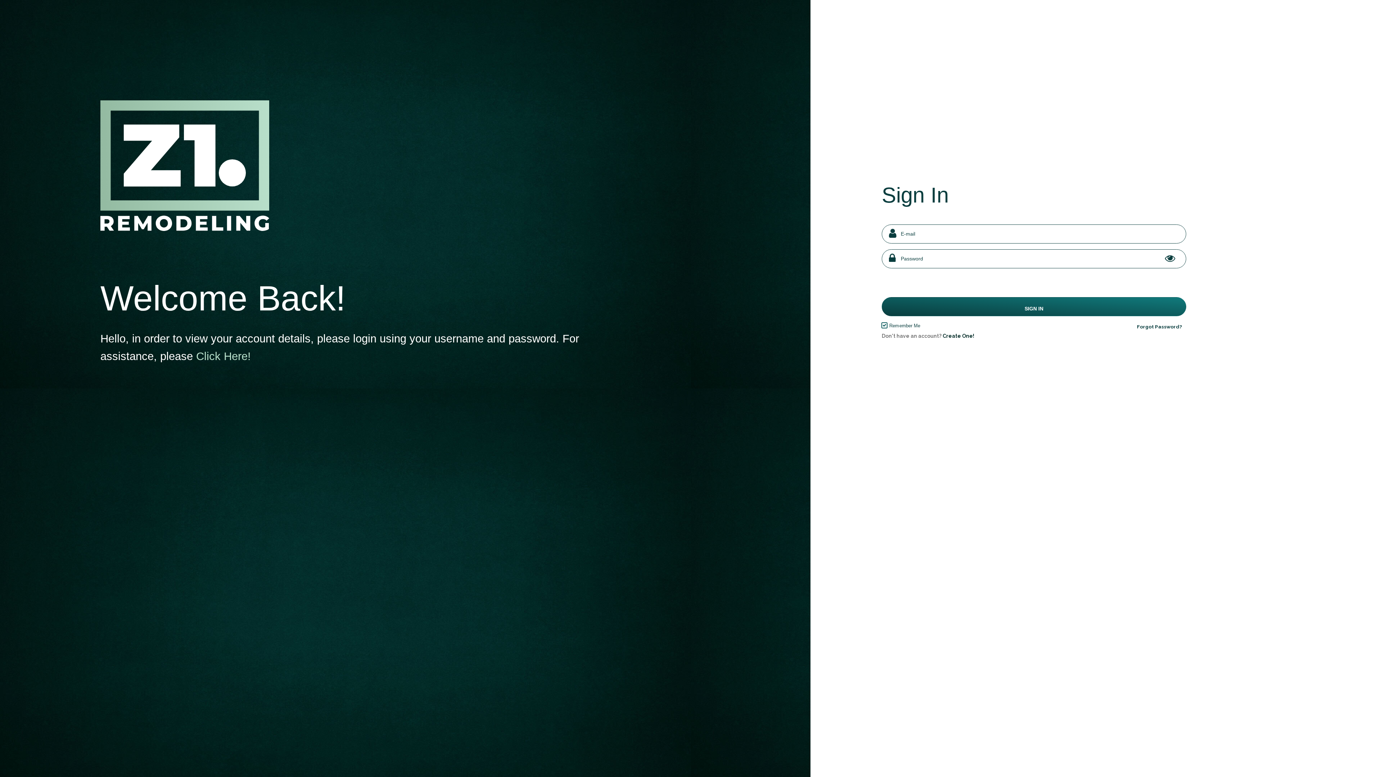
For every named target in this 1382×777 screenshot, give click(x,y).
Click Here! (223, 356)
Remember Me (904, 325)
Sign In (1034, 309)
